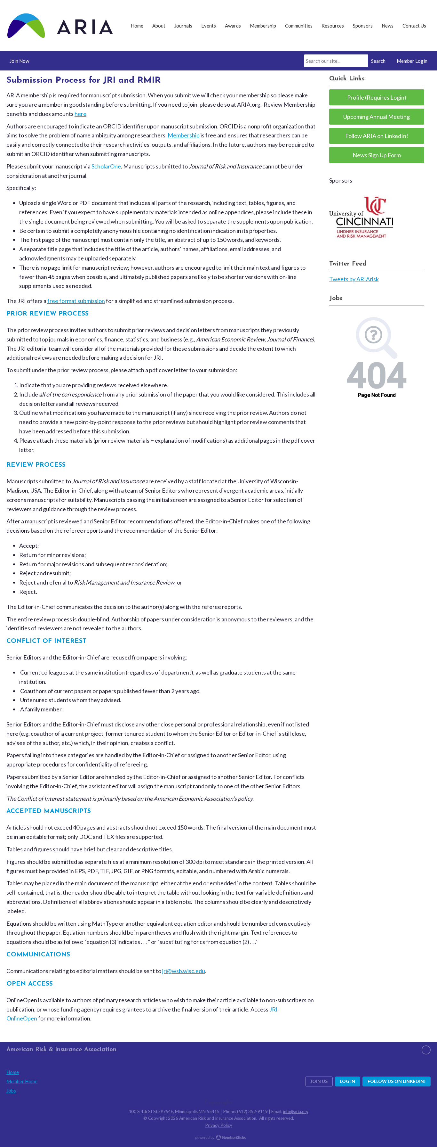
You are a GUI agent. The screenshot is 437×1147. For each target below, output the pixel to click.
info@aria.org (295, 1111)
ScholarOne (106, 166)
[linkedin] (426, 1049)
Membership (184, 135)
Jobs (11, 1091)
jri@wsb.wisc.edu (183, 970)
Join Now (19, 61)
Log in (347, 1081)
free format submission (76, 300)
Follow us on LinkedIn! (396, 1081)
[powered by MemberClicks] (218, 1138)
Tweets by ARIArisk (354, 279)
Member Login (412, 61)
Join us (319, 1081)
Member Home (21, 1081)
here (80, 113)
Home (12, 1072)
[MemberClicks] (60, 25)
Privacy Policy (218, 1125)
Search (378, 61)
